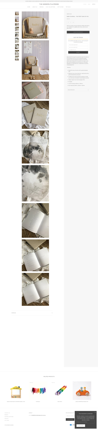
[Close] (95, 412)
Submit (78, 52)
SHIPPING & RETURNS (9, 416)
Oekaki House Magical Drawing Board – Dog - (16, 401)
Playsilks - (38, 401)
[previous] (3, 391)
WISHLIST (6, 418)
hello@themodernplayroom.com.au (38, 415)
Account (84, 4)
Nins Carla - (60, 401)
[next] (94, 391)
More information (71, 89)
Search (89, 4)
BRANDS (6, 414)
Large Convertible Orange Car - (81, 401)
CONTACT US (7, 412)
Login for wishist (78, 32)
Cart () (93, 4)
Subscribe (80, 425)
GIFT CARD (7, 420)
